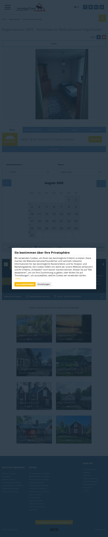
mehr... (18, 278)
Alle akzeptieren (25, 284)
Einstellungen (44, 284)
